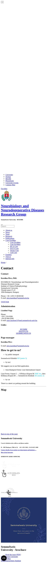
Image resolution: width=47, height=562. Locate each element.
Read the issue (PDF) (13, 555)
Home (3, 262)
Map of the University (7, 452)
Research (8, 236)
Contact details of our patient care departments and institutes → (18, 450)
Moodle (8, 179)
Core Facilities (10, 240)
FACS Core (14, 248)
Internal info (9, 259)
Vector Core (14, 251)
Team (7, 234)
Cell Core (13, 253)
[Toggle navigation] (2, 224)
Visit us (8, 257)
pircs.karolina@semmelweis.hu (18, 298)
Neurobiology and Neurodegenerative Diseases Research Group (22, 210)
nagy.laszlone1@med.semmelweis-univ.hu (22, 320)
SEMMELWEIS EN (23, 333)
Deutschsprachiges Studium (11, 561)
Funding (8, 255)
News (7, 232)
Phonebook (9, 181)
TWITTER (5, 302)
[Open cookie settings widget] (4, 558)
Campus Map (10, 185)
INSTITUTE (23, 331)
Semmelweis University (9, 557)
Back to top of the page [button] (9, 434)
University (9, 175)
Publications (9, 238)
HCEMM (23, 329)
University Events (11, 183)
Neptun (8, 177)
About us (8, 230)
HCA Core (14, 246)
